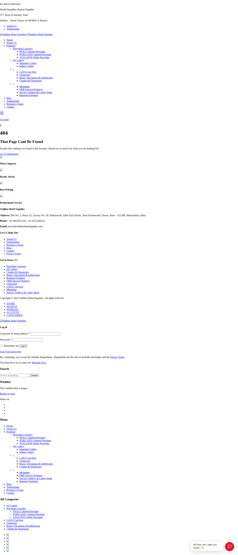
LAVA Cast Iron (27, 72)
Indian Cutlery (26, 66)
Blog (8, 98)
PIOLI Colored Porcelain (32, 51)
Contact (10, 107)
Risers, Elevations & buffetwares (36, 77)
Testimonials (12, 29)
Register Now (39, 362)
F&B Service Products (30, 89)
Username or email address (14, 333)
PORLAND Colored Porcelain (35, 54)
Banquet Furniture (28, 95)
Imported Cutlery (28, 63)
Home (9, 40)
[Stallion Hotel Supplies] (26, 34)
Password (6, 339)
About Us (11, 26)
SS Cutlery (18, 60)
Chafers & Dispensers (30, 80)
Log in (23, 346)
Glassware (24, 74)
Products (10, 45)
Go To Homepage (9, 154)
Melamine (24, 86)
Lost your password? (10, 351)
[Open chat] (229, 546)
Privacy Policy (13, 253)
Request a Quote (14, 104)
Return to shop (7, 393)
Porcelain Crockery (23, 48)
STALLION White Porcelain (34, 57)
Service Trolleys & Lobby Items (35, 92)
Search (34, 375)
